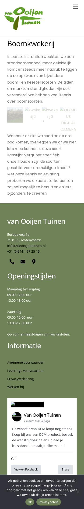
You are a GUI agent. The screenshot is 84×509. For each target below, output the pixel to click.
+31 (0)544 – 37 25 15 (23, 251)
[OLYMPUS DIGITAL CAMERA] (68, 129)
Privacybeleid (49, 502)
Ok (30, 502)
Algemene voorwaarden (25, 362)
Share (66, 469)
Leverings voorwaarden (25, 370)
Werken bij (15, 387)
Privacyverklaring (20, 379)
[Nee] (78, 492)
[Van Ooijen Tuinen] (24, 28)
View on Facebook (26, 469)
